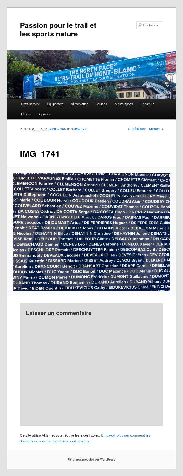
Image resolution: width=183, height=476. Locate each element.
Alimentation (79, 103)
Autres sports (124, 103)
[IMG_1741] (91, 232)
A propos (44, 114)
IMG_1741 (81, 129)
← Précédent (137, 129)
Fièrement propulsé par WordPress (91, 459)
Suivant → (156, 129)
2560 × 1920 (58, 129)
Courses (101, 103)
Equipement (55, 103)
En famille (147, 103)
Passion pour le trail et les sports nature (58, 29)
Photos (26, 114)
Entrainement (30, 103)
